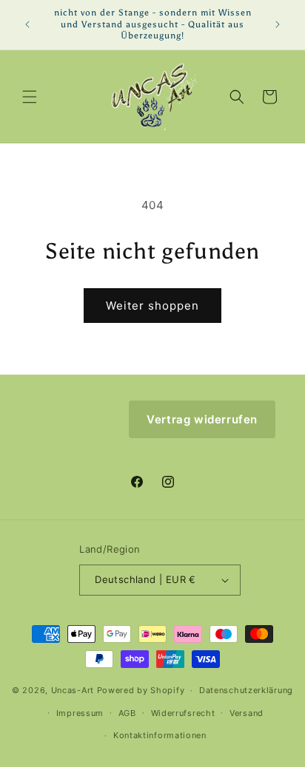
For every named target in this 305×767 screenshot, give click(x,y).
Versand (246, 713)
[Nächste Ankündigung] (277, 24)
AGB (127, 713)
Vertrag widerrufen (202, 419)
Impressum (80, 713)
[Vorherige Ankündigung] (27, 24)
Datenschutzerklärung (246, 690)
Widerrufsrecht (183, 713)
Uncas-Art (72, 690)
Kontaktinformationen (160, 735)
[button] (29, 97)
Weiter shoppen (152, 306)
